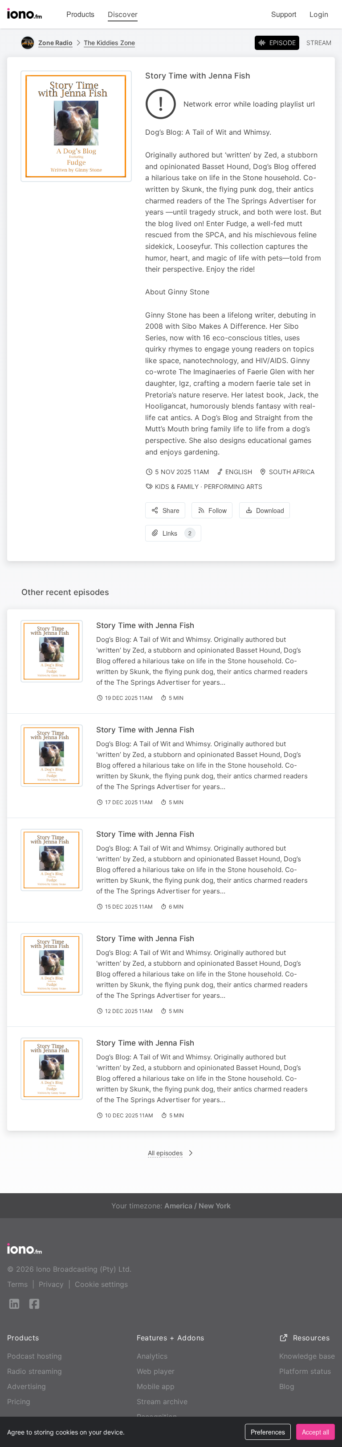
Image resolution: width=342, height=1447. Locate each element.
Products (80, 14)
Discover (123, 14)
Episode (282, 42)
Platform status (305, 1371)
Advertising (26, 1386)
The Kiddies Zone (109, 42)
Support (283, 14)
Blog (286, 1386)
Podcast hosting (34, 1356)
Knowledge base (307, 1356)
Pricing (18, 1401)
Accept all (315, 1431)
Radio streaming (34, 1371)
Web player (156, 1371)
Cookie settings (101, 1284)
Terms (17, 1284)
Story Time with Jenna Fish (145, 625)
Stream (318, 42)
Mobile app (156, 1386)
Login (318, 14)
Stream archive (162, 1401)
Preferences (268, 1431)
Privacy (51, 1284)
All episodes (165, 1153)
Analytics (152, 1356)
